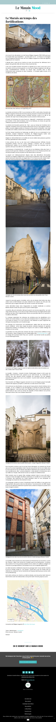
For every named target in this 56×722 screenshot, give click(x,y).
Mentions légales (28, 714)
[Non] (54, 718)
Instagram (20, 630)
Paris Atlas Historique (29, 624)
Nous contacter (28, 701)
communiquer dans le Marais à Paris (27, 677)
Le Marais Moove (28, 709)
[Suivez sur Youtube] (47, 3)
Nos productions (28, 706)
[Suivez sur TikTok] (49, 3)
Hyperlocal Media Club (30, 680)
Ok (28, 719)
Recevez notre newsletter (28, 662)
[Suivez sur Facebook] (43, 3)
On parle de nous (28, 711)
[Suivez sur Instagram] (45, 3)
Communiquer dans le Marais (27, 704)
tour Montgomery (42, 333)
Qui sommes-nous (28, 699)
